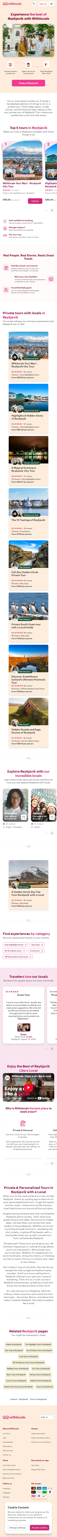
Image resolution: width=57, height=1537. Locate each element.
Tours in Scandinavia (45, 1387)
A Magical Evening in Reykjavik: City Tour (23, 469)
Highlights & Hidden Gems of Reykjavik (27, 417)
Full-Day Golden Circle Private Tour (24, 574)
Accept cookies (39, 1527)
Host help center (9, 1465)
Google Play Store (38, 1469)
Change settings (17, 1527)
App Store (35, 1465)
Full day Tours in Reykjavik (40, 1374)
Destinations (7, 1446)
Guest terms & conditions (41, 1442)
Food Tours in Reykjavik (28, 1356)
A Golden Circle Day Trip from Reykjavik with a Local (27, 893)
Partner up (7, 1455)
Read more (23, 1018)
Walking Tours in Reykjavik (17, 1368)
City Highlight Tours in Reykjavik (38, 1344)
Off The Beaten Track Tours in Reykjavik (28, 1362)
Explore (35, 201)
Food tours (36, 951)
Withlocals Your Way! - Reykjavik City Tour (24, 365)
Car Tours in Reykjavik (41, 1368)
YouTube (6, 1497)
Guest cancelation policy (40, 1438)
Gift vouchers (8, 1450)
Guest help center (38, 1433)
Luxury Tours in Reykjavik (16, 1381)
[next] (52, 210)
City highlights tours (15, 944)
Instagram (7, 1493)
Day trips (37, 944)
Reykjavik (23, 1399)
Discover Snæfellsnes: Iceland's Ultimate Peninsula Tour (28, 679)
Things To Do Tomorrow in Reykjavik (18, 1387)
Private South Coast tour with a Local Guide (26, 626)
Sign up (42, 4)
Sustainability (8, 1442)
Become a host (8, 1478)
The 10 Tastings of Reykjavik (28, 519)
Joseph (29, 1036)
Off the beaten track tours (18, 957)
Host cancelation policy (12, 1469)
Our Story (6, 1433)
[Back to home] (12, 3)
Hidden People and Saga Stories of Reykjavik (26, 731)
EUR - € (44, 1417)
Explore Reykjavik (28, 83)
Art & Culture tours (14, 951)
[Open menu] (51, 4)
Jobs (4, 1438)
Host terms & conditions (12, 1474)
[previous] (46, 210)
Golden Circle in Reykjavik (40, 1381)
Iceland (13, 1399)
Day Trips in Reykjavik (14, 1350)
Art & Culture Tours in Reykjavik (39, 1350)
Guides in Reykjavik (13, 1344)
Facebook (6, 1488)
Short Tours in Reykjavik (16, 1374)
